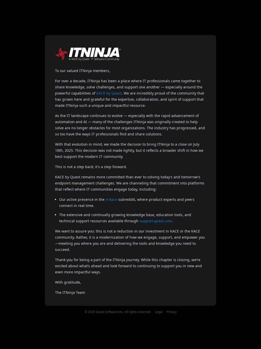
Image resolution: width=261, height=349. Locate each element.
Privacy (171, 312)
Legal (159, 312)
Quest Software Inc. (110, 312)
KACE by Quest (109, 93)
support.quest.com (155, 220)
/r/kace (111, 199)
